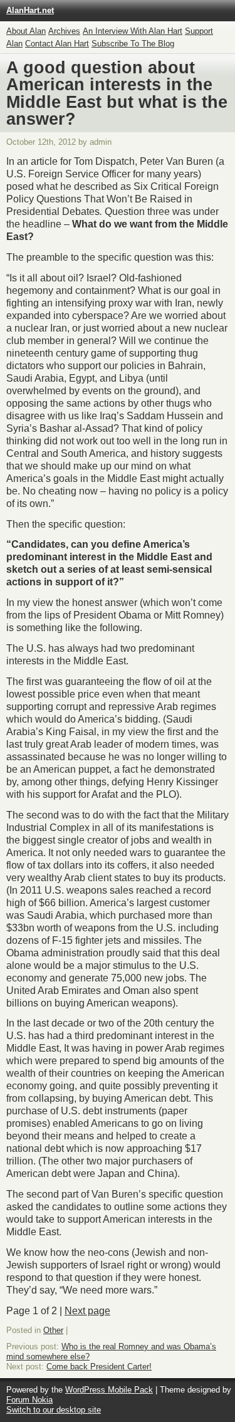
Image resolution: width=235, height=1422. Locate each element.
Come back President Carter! (99, 1366)
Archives (64, 31)
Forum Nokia (29, 1399)
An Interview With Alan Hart (132, 31)
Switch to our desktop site (53, 1409)
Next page (87, 1310)
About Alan (26, 31)
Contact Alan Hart (57, 43)
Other (53, 1330)
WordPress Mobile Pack (109, 1389)
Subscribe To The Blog (132, 43)
